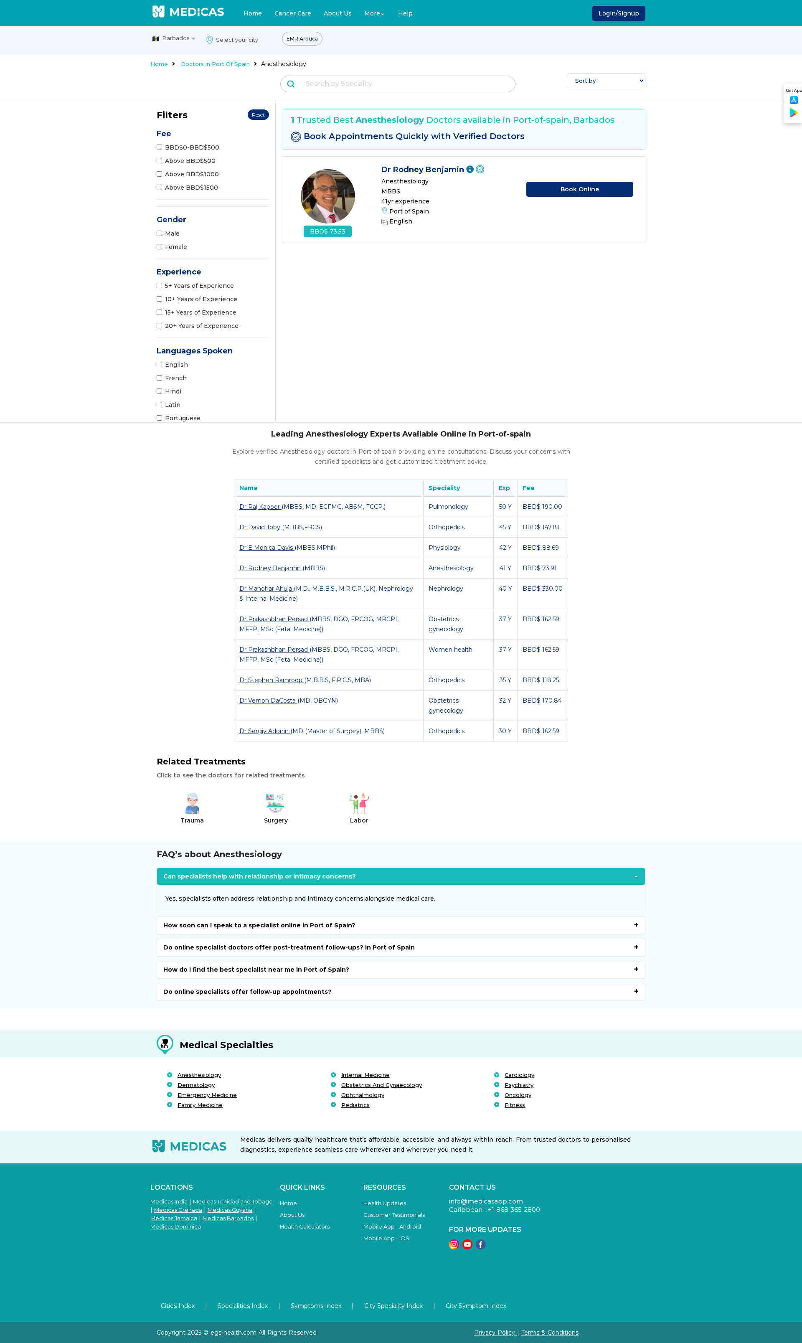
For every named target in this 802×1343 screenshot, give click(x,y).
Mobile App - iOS (386, 1238)
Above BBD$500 (190, 161)
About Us (338, 13)
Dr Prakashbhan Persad (274, 619)
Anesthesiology (199, 1074)
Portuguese (182, 418)
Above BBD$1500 (191, 187)
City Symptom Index (476, 1306)
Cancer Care (292, 13)
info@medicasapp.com (486, 1201)
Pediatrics (355, 1105)
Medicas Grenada (178, 1209)
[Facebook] (481, 1247)
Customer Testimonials (394, 1214)
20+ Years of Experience (202, 326)
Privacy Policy (495, 1332)
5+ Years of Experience (199, 285)
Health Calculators (305, 1226)
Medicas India (169, 1201)
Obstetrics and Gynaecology (381, 1085)
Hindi (173, 391)
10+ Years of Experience (201, 299)
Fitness (515, 1105)
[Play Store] (794, 116)
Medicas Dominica (175, 1226)
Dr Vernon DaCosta (268, 700)
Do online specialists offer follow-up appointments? (247, 991)
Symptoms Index (316, 1306)
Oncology (518, 1095)
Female (176, 247)
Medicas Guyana (230, 1209)
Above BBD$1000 (192, 174)
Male (172, 233)
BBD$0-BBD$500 (192, 147)
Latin (172, 405)
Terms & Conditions (550, 1332)
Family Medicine (200, 1105)
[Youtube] (467, 1247)
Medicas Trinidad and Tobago (233, 1201)
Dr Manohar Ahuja (266, 588)
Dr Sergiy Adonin (264, 731)
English (176, 364)
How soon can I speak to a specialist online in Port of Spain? (259, 925)
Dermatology (196, 1085)
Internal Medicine (365, 1074)
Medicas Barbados (228, 1218)
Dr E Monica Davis (266, 547)
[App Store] (794, 102)
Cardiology (519, 1074)
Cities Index (178, 1306)
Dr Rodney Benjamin (423, 169)
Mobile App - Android (392, 1226)
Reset (258, 115)
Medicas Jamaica (173, 1218)
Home (253, 13)
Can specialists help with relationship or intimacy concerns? (259, 876)
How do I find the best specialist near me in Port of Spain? (256, 969)
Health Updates (384, 1203)
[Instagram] (454, 1247)
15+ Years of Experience (200, 312)
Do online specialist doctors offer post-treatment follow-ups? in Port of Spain (289, 947)
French (176, 378)
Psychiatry (519, 1085)
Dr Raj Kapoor (260, 506)
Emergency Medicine (207, 1095)
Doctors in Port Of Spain (215, 64)
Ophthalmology (362, 1095)
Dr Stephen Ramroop (271, 680)
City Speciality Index (393, 1306)
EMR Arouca (302, 39)
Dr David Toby (260, 527)
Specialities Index (243, 1306)
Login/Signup (619, 13)
